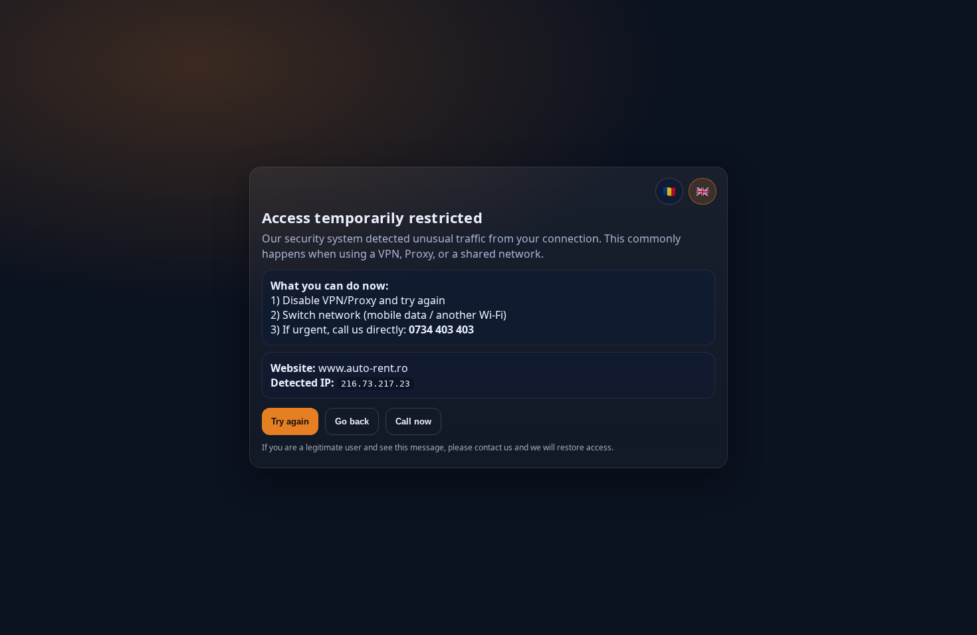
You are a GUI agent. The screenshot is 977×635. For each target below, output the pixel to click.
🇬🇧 (702, 191)
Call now (413, 421)
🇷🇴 (669, 191)
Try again (290, 421)
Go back (352, 421)
